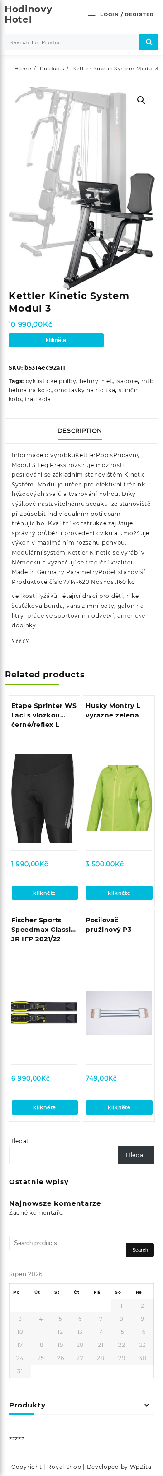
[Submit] (148, 42)
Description (80, 430)
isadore (126, 381)
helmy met (96, 381)
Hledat (19, 1141)
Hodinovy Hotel (29, 14)
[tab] (82, 431)
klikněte (56, 340)
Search (140, 1250)
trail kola (38, 399)
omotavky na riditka (84, 390)
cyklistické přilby (51, 381)
